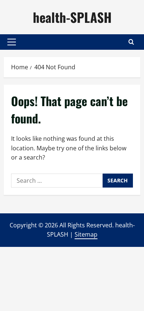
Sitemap (86, 234)
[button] (12, 42)
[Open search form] (131, 42)
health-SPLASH (72, 17)
